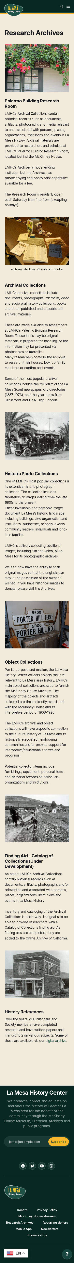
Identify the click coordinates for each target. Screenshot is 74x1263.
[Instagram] (51, 1166)
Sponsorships (37, 1235)
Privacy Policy (47, 1210)
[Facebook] (23, 1166)
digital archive (56, 1041)
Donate (22, 1210)
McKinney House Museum (37, 1216)
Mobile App (24, 1229)
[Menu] (68, 6)
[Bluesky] (32, 1166)
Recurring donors (55, 1222)
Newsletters (49, 1229)
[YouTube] (42, 1166)
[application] (67, 1255)
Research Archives (19, 1222)
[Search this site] (61, 6)
